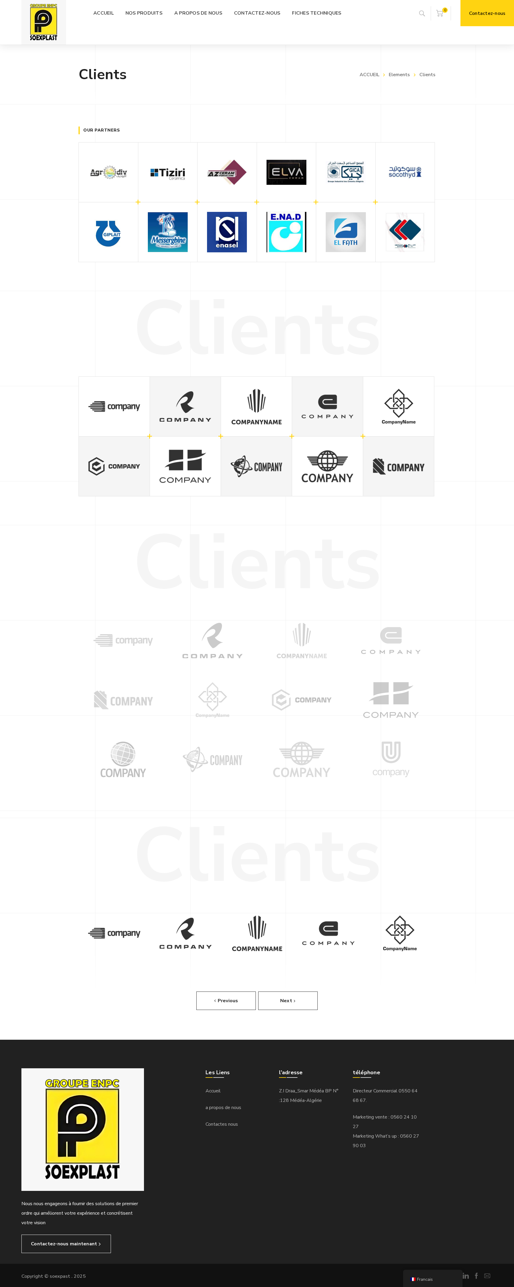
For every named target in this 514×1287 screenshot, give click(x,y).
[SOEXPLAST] (43, 22)
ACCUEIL (369, 74)
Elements (399, 74)
